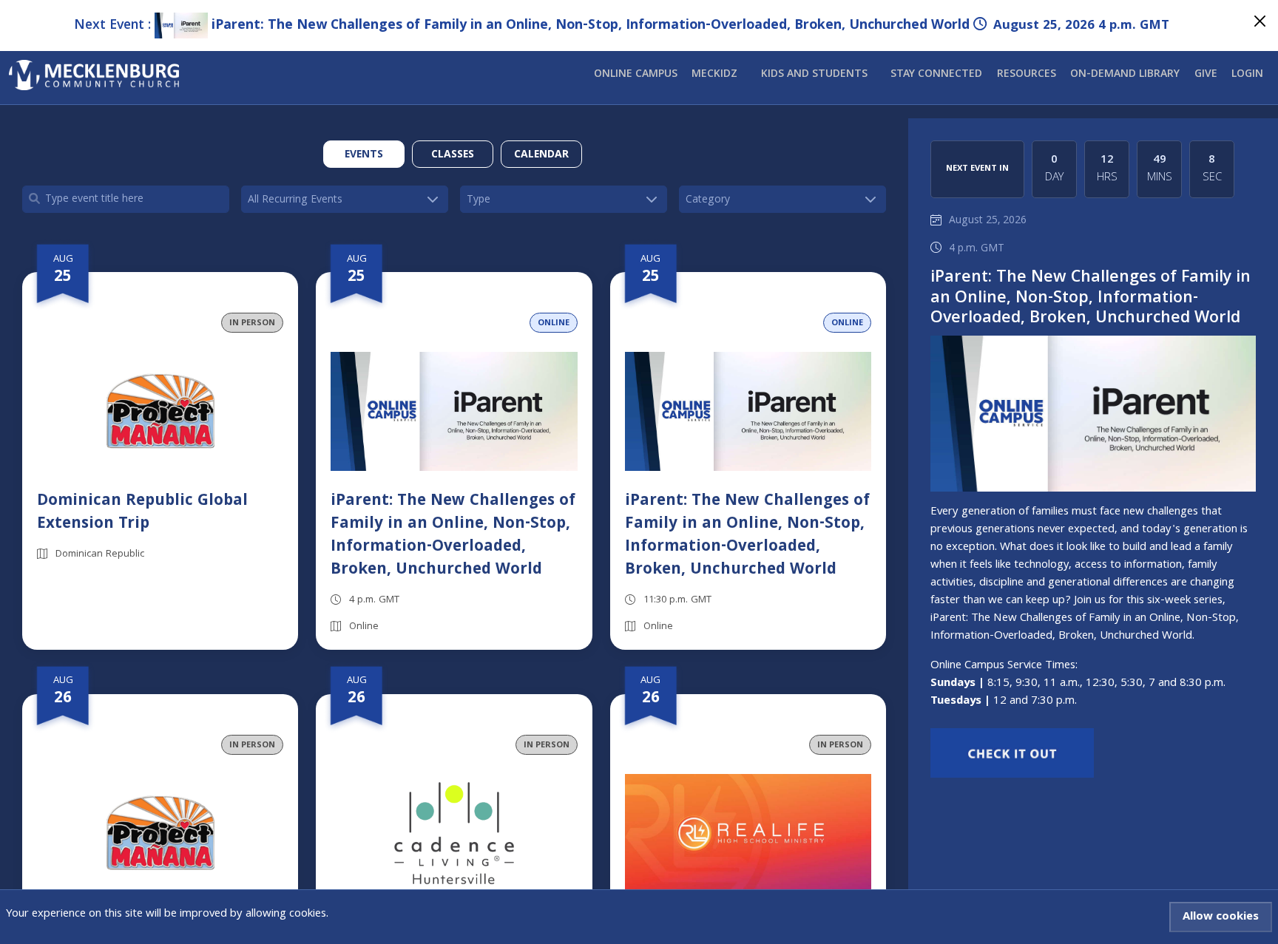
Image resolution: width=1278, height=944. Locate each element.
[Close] (1259, 21)
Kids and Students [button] (814, 75)
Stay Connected (936, 75)
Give (1205, 75)
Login (1247, 75)
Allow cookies (1221, 917)
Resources (1026, 75)
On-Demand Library (1125, 75)
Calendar (541, 155)
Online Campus (635, 75)
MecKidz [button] (714, 75)
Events (364, 155)
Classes (452, 155)
